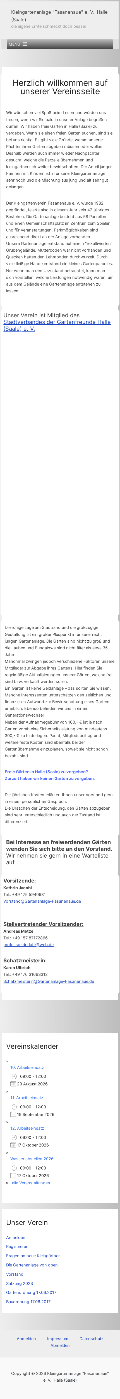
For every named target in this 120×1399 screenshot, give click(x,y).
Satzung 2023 (19, 1283)
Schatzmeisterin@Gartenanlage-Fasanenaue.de (48, 981)
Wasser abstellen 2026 (32, 1158)
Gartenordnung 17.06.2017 (31, 1292)
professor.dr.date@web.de (28, 944)
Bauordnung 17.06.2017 (28, 1301)
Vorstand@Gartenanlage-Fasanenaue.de (42, 901)
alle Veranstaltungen (31, 1182)
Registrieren (17, 1246)
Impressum (57, 1338)
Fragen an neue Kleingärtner (33, 1255)
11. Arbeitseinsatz (26, 1097)
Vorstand (14, 1274)
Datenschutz (92, 1338)
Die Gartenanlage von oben (32, 1265)
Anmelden (15, 1237)
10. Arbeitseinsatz (27, 1067)
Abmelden (60, 1345)
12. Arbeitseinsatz (27, 1128)
